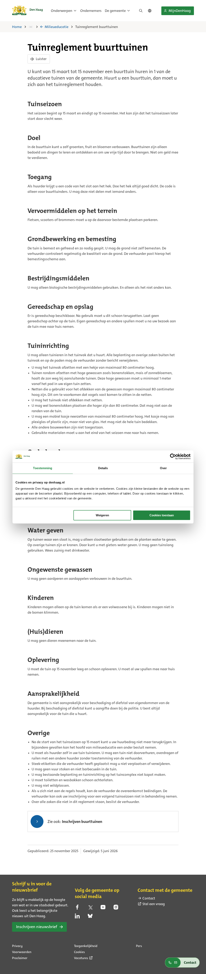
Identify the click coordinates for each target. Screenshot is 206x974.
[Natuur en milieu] (33, 26)
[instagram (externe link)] (115, 908)
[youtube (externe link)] (103, 908)
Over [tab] (163, 468)
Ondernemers (91, 10)
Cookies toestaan (161, 515)
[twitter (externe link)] (90, 908)
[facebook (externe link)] (77, 908)
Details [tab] (103, 468)
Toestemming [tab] (42, 468)
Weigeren (102, 515)
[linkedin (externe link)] (77, 917)
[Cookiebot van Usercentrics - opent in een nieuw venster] (173, 456)
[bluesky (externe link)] (90, 917)
